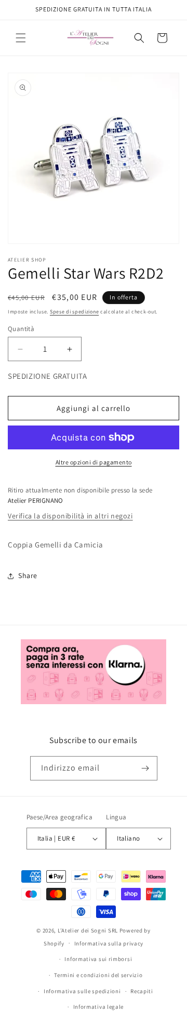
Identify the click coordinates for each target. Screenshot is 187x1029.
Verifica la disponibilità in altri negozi (70, 515)
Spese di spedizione (74, 311)
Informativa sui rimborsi (98, 959)
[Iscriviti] (145, 768)
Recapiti (141, 991)
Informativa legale (98, 1006)
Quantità (21, 328)
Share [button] (27, 575)
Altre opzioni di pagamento (94, 462)
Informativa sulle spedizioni (82, 991)
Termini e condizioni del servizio (98, 975)
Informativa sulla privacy (109, 943)
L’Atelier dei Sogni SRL (88, 930)
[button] (20, 37)
